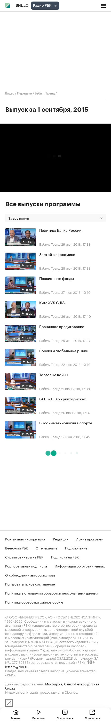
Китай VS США (52, 303)
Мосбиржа (53, 683)
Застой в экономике (57, 255)
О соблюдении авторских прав (30, 574)
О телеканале (46, 547)
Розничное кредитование (61, 327)
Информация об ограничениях (80, 565)
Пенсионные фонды (56, 279)
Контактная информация (25, 538)
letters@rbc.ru (16, 666)
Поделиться (92, 718)
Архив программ (89, 538)
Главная (15, 718)
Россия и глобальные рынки (63, 351)
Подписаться (65, 718)
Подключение (76, 547)
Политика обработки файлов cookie (34, 601)
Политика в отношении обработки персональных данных (51, 592)
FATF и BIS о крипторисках (62, 399)
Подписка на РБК (65, 556)
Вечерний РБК (16, 547)
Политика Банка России (60, 231)
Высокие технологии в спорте (65, 423)
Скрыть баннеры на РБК (24, 556)
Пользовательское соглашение (30, 583)
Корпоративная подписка (26, 565)
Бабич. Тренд (45, 92)
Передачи (24, 92)
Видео (22, 5)
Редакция (60, 538)
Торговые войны (53, 375)
